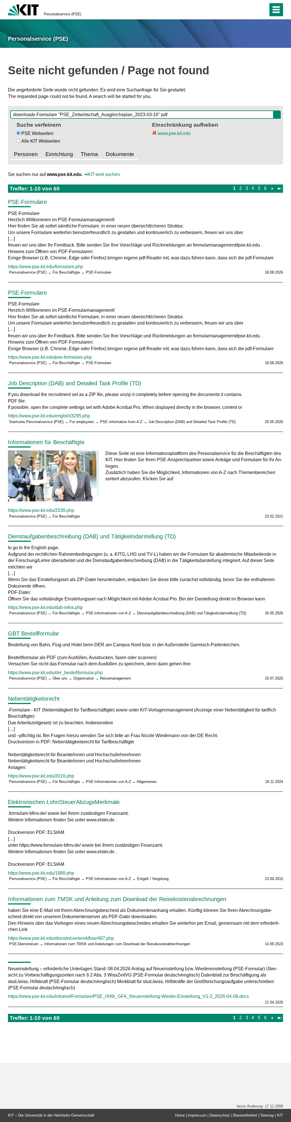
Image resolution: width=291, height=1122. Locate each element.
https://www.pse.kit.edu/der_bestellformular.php (55, 672)
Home (180, 1115)
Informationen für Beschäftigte (46, 442)
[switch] (252, 10)
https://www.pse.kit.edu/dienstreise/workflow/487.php (61, 938)
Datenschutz (219, 1115)
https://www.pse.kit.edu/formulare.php (45, 266)
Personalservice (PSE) (62, 14)
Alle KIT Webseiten (40, 141)
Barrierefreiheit (245, 1115)
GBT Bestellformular (33, 633)
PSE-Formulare (27, 202)
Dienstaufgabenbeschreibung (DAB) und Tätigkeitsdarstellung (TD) (92, 536)
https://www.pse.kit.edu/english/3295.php (49, 415)
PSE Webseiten (37, 133)
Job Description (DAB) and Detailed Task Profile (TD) (74, 383)
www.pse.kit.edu (174, 133)
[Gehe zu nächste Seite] (272, 188)
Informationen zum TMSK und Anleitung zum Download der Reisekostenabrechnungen (117, 899)
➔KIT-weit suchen (102, 174)
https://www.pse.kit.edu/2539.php (41, 510)
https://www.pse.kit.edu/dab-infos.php (45, 607)
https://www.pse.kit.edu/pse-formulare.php (50, 357)
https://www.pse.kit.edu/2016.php (41, 776)
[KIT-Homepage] (23, 9)
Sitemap (267, 1115)
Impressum (197, 1115)
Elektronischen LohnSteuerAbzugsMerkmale (64, 802)
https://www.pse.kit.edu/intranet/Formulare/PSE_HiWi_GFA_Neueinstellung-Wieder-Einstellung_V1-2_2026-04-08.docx (128, 996)
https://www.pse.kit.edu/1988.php (41, 873)
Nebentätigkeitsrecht (34, 699)
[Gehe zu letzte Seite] (279, 188)
